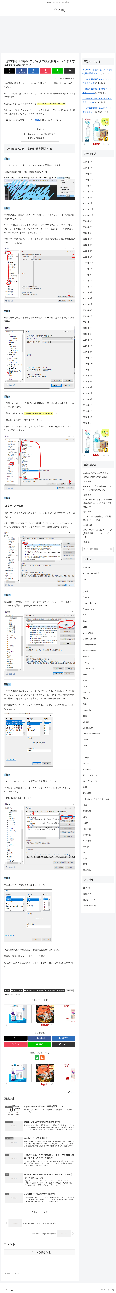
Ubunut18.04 (51, 991)
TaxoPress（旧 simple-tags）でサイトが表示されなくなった (97, 488)
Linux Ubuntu (17, 991)
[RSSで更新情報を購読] (42, 1057)
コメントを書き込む (39, 1252)
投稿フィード (89, 894)
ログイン (87, 888)
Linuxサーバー (30, 991)
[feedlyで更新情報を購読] (37, 1057)
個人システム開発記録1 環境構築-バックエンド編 (97, 518)
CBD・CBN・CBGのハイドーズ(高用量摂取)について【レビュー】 (97, 533)
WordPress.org (90, 906)
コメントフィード (91, 900)
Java (7, 991)
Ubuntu (41, 991)
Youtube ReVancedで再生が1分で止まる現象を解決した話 (97, 475)
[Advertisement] (58, 35)
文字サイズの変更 (37, 138)
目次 (36, 129)
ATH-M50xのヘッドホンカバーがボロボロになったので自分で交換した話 (98, 503)
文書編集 (61, 991)
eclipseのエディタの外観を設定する (40, 134)
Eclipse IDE (9, 994)
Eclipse (70, 991)
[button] (69, 71)
